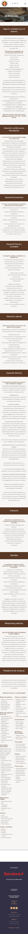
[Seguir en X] (17, 3)
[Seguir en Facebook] (13, 3)
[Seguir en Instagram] (15, 3)
